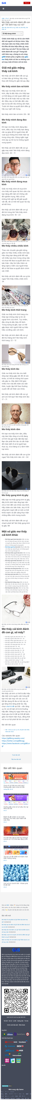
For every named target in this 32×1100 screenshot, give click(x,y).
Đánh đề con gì (11, 27)
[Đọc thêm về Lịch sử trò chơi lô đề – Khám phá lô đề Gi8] (16, 873)
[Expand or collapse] (21, 33)
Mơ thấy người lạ (10, 547)
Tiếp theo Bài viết (16, 759)
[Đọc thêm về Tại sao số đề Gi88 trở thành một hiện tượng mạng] (16, 850)
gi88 (4, 57)
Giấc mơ (18, 27)
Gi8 (12, 956)
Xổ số (7, 18)
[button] (27, 3)
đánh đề (4, 27)
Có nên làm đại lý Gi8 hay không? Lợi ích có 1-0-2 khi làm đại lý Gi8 (16, 838)
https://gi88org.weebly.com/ (13, 738)
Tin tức (26, 1021)
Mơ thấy (23, 27)
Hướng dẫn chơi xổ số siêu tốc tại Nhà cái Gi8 (16, 807)
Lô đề (14, 1021)
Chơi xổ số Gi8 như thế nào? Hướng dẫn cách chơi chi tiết (14, 786)
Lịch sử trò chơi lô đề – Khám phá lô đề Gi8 (16, 884)
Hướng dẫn (6, 789)
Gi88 (3, 18)
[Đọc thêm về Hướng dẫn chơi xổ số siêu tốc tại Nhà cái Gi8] (16, 799)
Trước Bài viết (16, 755)
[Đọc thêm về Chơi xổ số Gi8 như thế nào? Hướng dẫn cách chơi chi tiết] (16, 777)
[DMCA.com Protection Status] (7, 1086)
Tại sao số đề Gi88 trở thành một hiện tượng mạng (16, 857)
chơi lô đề (10, 706)
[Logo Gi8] (16, 950)
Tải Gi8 (6, 1021)
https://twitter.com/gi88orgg (13, 741)
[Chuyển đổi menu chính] (3, 8)
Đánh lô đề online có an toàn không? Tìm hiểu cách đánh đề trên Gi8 (15, 818)
